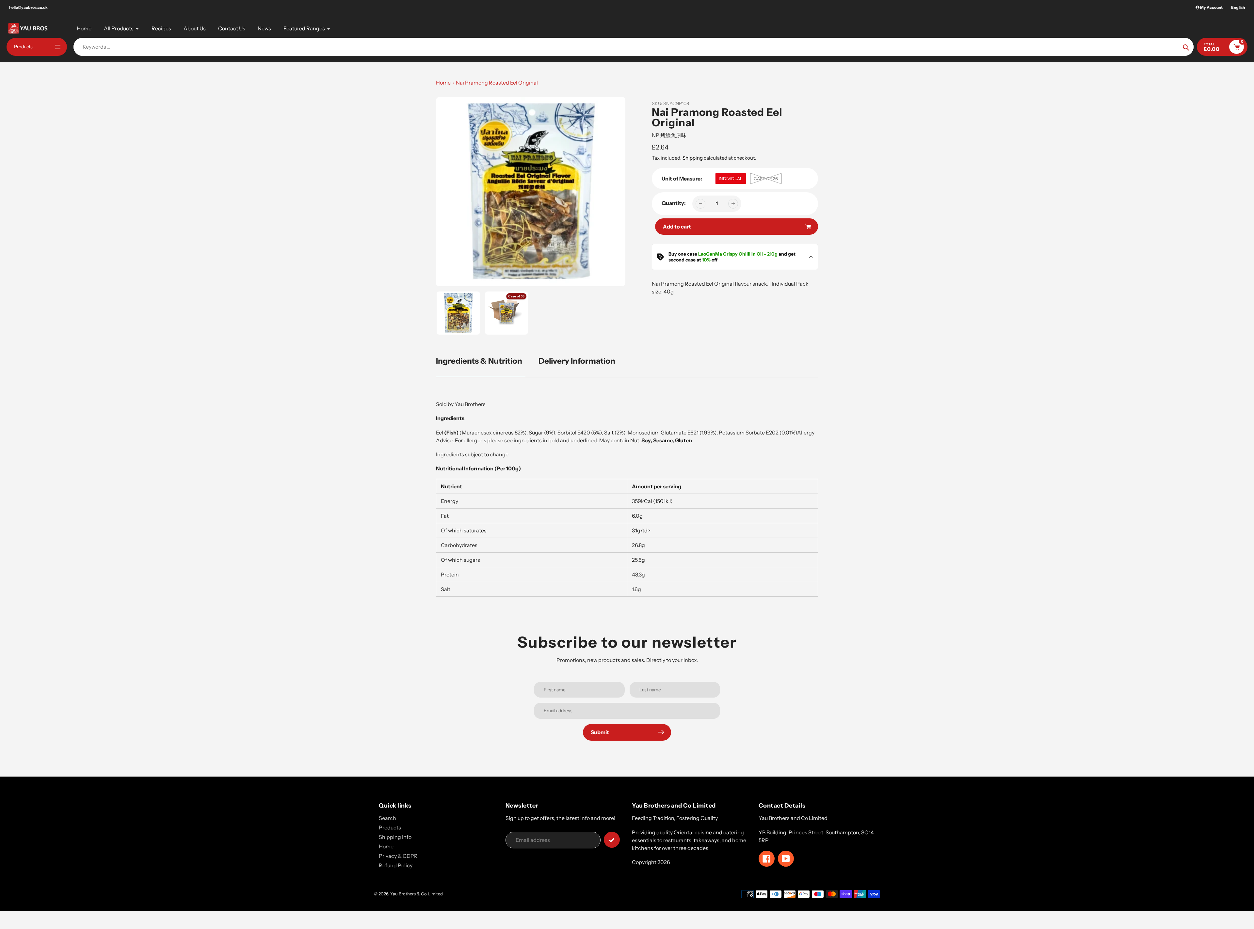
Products (390, 827)
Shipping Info (395, 837)
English (1238, 7)
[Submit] (612, 840)
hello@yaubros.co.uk (28, 7)
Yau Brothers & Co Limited (416, 893)
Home (443, 82)
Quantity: (674, 203)
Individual (731, 178)
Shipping (693, 158)
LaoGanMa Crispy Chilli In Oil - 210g (738, 254)
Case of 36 (766, 178)
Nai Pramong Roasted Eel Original (497, 82)
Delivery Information (577, 361)
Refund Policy (395, 865)
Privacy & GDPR (398, 856)
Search (387, 818)
